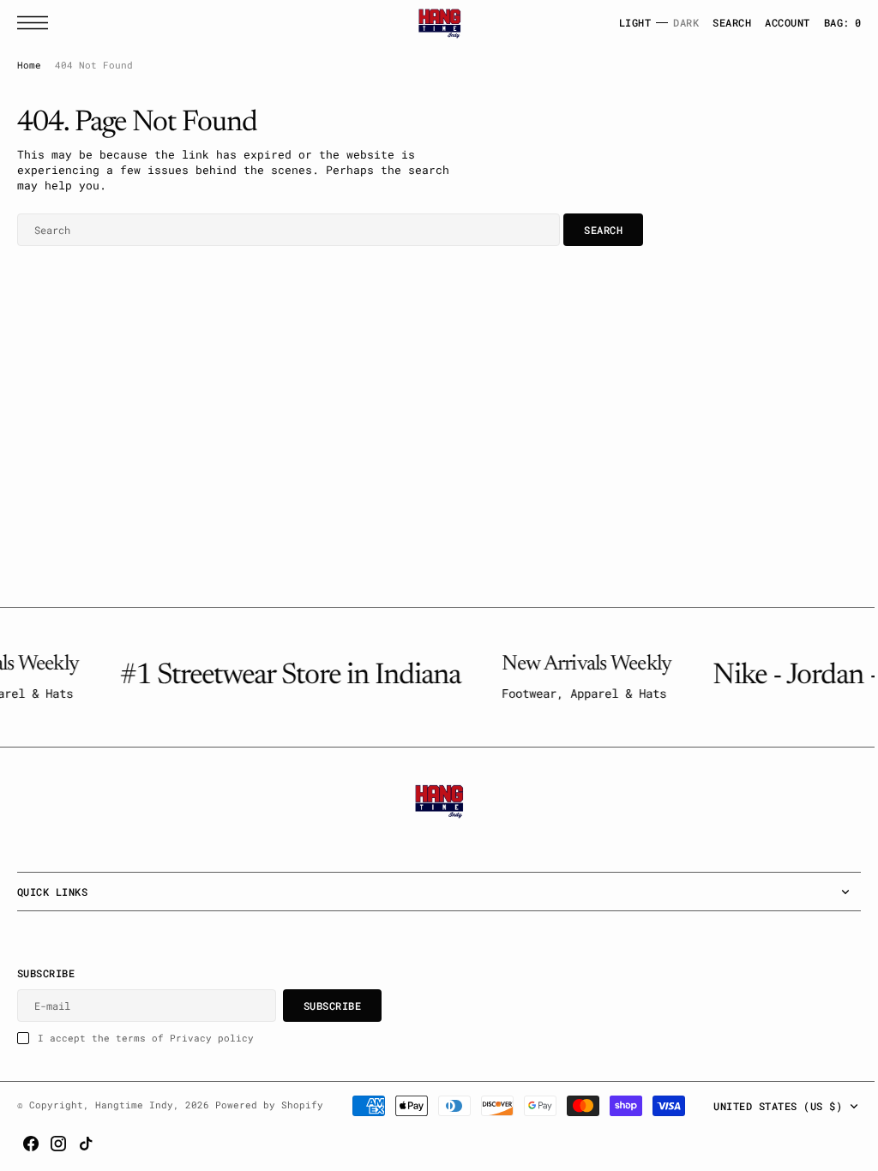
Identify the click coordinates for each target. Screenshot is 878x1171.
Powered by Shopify (269, 1105)
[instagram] (807, 1143)
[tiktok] (834, 1143)
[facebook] (779, 1143)
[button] (37, 22)
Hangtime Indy (134, 1105)
